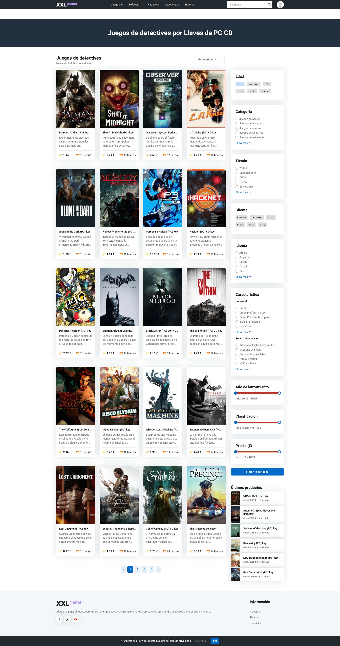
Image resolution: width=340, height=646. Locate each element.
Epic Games (246, 186)
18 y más (265, 91)
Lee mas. (201, 641)
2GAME (243, 168)
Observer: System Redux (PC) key (160, 132)
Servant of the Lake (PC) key (260, 528)
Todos (240, 84)
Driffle (242, 177)
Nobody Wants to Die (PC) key (118, 231)
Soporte (189, 4)
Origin (240, 225)
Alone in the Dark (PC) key (74, 231)
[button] (280, 4)
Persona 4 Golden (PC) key (75, 330)
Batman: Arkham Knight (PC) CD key (73, 132)
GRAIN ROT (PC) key (255, 496)
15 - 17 (252, 91)
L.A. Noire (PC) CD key (203, 132)
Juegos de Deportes (251, 132)
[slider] (235, 393)
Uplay (262, 225)
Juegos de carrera (250, 128)
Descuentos (172, 4)
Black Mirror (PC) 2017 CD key (162, 330)
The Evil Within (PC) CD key (205, 330)
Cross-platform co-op (252, 312)
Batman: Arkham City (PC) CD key (205, 429)
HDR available (247, 363)
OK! (215, 641)
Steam (251, 225)
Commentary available (252, 354)
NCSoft (271, 218)
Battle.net (241, 218)
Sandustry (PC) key (254, 543)
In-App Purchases (249, 321)
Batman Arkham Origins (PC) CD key (117, 330)
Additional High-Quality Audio (256, 345)
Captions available (250, 349)
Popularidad (206, 59)
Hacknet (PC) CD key (202, 231)
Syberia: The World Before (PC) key (118, 528)
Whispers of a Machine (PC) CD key (162, 429)
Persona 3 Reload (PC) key (162, 231)
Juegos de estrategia (251, 137)
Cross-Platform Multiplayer (255, 317)
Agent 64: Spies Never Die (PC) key (259, 512)
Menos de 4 (254, 84)
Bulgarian (244, 257)
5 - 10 (267, 84)
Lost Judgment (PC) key (73, 528)
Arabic (243, 252)
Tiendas (254, 617)
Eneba (243, 182)
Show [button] (241, 143)
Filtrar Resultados (257, 471)
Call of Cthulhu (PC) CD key (162, 528)
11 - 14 (240, 91)
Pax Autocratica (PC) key (258, 572)
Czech (243, 262)
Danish (243, 266)
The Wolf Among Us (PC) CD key (74, 429)
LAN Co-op (245, 326)
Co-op (242, 308)
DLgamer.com (247, 172)
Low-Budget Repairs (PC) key (261, 558)
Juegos (115, 4)
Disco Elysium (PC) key (116, 429)
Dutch (242, 271)
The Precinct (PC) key (202, 528)
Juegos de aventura (250, 123)
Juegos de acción (249, 119)
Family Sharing (248, 358)
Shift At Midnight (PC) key (118, 132)
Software (134, 4)
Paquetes (153, 4)
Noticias (255, 611)
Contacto (255, 623)
